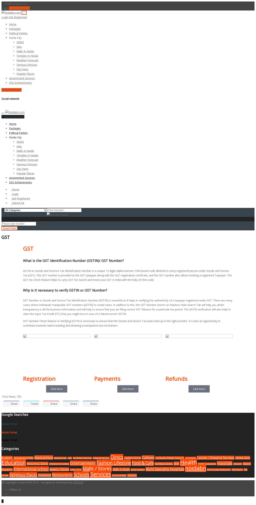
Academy (7, 457)
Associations (43, 457)
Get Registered (20, 8)
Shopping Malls (119, 475)
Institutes (237, 463)
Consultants (190, 458)
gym (176, 463)
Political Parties (18, 33)
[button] (23, 38)
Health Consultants (207, 463)
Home (12, 24)
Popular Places (25, 74)
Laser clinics (76, 469)
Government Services (22, 78)
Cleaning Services (101, 458)
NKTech (78, 482)
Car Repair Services (82, 458)
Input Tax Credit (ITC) (48, 314)
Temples (132, 475)
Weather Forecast (27, 60)
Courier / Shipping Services (215, 458)
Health (188, 462)
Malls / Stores (97, 468)
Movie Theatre (138, 469)
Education (13, 462)
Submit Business (11, 90)
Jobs (19, 47)
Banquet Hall (60, 458)
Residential (44, 475)
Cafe (69, 458)
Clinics (116, 457)
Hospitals (224, 463)
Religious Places (23, 474)
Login (4, 8)
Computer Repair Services (169, 457)
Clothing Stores (132, 457)
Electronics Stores (37, 463)
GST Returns (143, 309)
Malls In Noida (25, 51)
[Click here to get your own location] (38, 223)
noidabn (195, 468)
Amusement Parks (23, 457)
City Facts (22, 69)
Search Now (9, 228)
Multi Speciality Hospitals (165, 469)
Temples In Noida (27, 56)
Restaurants (62, 474)
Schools (81, 474)
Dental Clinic (242, 457)
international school (31, 468)
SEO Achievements (20, 83)
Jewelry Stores (59, 469)
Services (100, 474)
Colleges (148, 457)
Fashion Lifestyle (114, 463)
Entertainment (83, 463)
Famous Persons (26, 65)
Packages (15, 29)
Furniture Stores (164, 463)
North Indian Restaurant (219, 469)
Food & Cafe (143, 463)
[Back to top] (2, 501)
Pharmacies (237, 469)
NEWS (20, 42)
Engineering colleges (59, 463)
